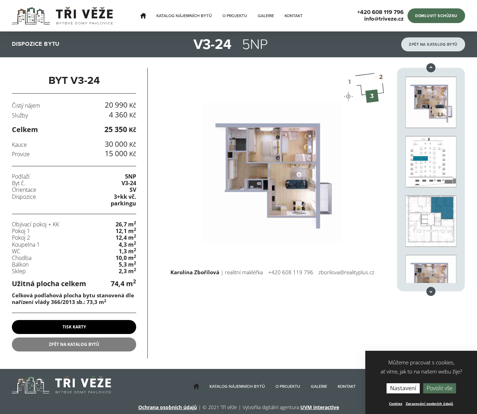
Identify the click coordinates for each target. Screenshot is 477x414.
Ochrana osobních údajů (167, 407)
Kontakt (294, 15)
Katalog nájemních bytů (184, 15)
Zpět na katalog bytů (433, 44)
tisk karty (74, 327)
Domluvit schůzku (436, 16)
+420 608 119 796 (290, 272)
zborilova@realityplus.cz (346, 272)
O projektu (234, 15)
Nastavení (403, 388)
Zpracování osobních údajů (429, 403)
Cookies (395, 403)
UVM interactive (319, 407)
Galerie (266, 15)
